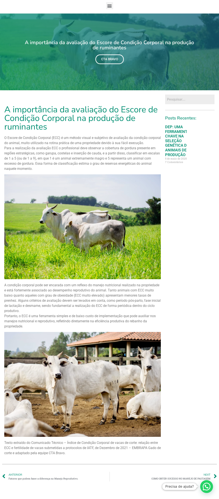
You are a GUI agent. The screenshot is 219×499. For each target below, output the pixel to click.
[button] (109, 5)
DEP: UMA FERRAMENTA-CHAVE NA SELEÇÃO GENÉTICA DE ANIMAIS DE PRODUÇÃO (178, 141)
